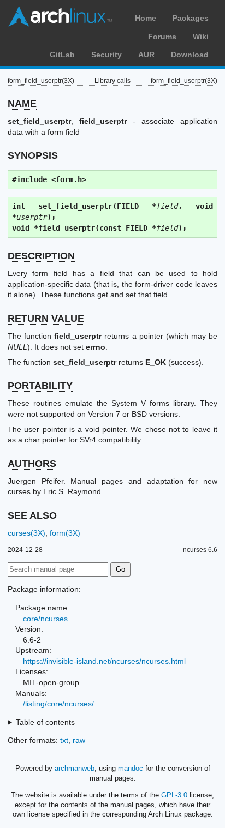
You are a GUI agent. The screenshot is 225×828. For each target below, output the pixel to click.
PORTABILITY (40, 385)
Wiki (201, 36)
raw (79, 740)
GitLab (62, 54)
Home (145, 18)
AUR (146, 54)
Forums (162, 36)
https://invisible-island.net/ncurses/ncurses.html (104, 661)
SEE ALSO (32, 515)
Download (190, 54)
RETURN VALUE (46, 318)
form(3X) (65, 533)
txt (64, 740)
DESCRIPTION (41, 255)
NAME (22, 103)
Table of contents (45, 722)
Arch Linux (60, 16)
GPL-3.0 (174, 795)
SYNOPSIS (33, 155)
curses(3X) (26, 533)
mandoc (130, 768)
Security (106, 54)
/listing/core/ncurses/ (58, 703)
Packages (191, 18)
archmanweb (74, 768)
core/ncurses (45, 618)
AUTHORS (32, 463)
